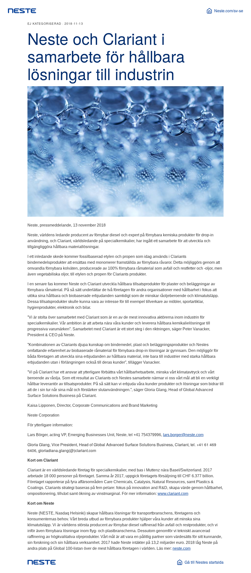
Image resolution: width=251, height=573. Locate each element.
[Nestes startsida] (22, 10)
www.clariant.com (173, 493)
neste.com (181, 548)
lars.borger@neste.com (183, 435)
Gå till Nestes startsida (204, 562)
